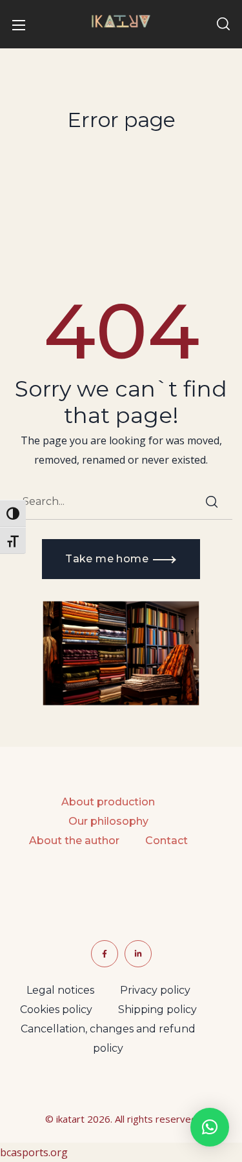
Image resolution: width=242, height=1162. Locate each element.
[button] (223, 24)
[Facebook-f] (104, 953)
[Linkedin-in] (138, 953)
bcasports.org (34, 1152)
